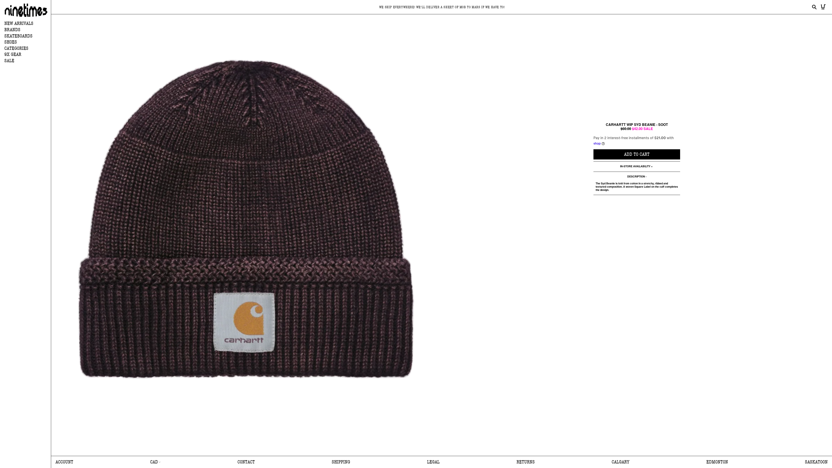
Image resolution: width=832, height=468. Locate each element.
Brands (12, 29)
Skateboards (18, 36)
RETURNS (526, 462)
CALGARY (620, 462)
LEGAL (433, 462)
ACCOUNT (64, 462)
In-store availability (635, 166)
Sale (9, 60)
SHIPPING (341, 462)
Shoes (10, 42)
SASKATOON (816, 462)
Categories (16, 48)
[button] (27, 30)
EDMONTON (717, 462)
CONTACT (246, 462)
